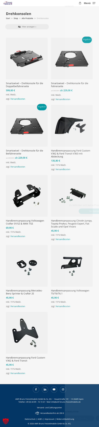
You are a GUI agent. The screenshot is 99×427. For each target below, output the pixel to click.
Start (8, 18)
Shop (16, 18)
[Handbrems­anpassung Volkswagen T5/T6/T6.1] (72, 266)
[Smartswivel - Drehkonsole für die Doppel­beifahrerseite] (27, 58)
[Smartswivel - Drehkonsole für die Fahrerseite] (72, 58)
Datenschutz (30, 419)
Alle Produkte (27, 18)
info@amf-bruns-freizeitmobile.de (66, 402)
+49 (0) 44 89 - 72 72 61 (35, 402)
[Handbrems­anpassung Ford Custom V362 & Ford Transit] (27, 333)
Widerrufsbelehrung (65, 419)
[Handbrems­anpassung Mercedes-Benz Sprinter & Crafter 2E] (27, 266)
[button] (89, 2)
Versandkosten (17, 98)
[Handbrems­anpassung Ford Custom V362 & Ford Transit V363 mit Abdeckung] (72, 126)
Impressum (50, 419)
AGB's (40, 419)
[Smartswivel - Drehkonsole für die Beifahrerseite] (27, 126)
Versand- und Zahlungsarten (49, 407)
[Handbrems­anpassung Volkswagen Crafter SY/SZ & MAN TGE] (27, 196)
